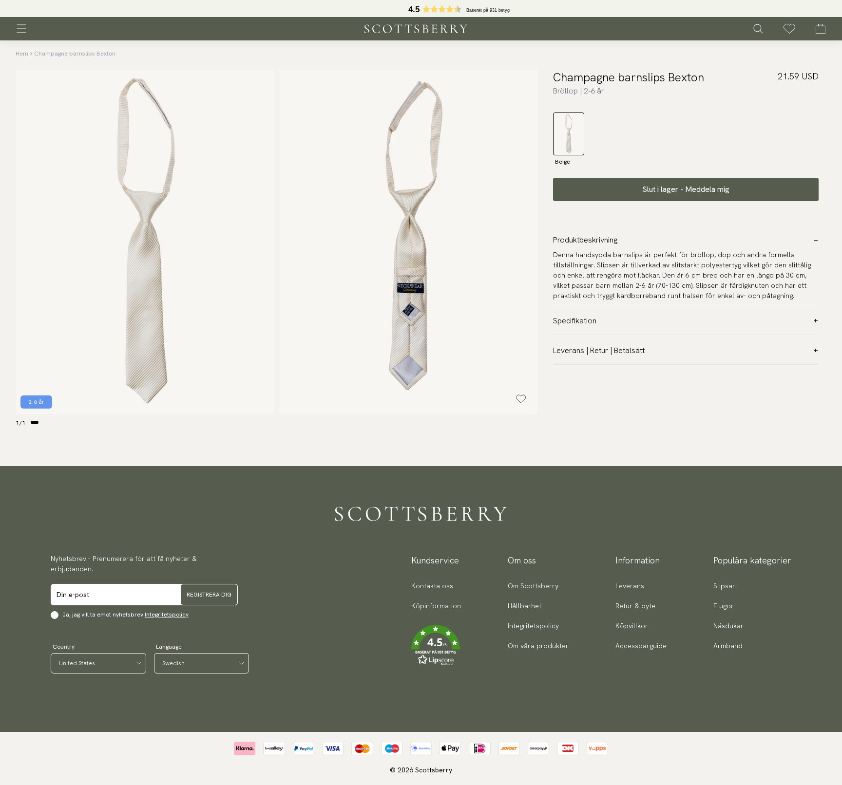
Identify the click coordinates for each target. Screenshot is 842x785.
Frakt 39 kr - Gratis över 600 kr (421, 9)
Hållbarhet (524, 605)
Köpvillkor (631, 625)
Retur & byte (635, 605)
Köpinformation (436, 605)
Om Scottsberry (533, 585)
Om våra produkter (538, 645)
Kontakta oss (432, 585)
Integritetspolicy (167, 614)
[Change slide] (34, 422)
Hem (22, 53)
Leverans (629, 585)
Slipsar (724, 585)
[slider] (421, 8)
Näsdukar (728, 625)
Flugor (723, 605)
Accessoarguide (641, 645)
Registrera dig (209, 594)
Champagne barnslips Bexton (74, 53)
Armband (728, 645)
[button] (436, 645)
